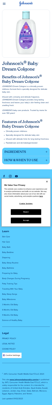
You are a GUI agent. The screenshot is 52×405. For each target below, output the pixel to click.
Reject (26, 212)
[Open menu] (8, 4)
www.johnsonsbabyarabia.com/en (24, 380)
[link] (4, 176)
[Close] (47, 181)
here (41, 196)
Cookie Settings (13, 355)
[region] (26, 202)
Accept (26, 220)
